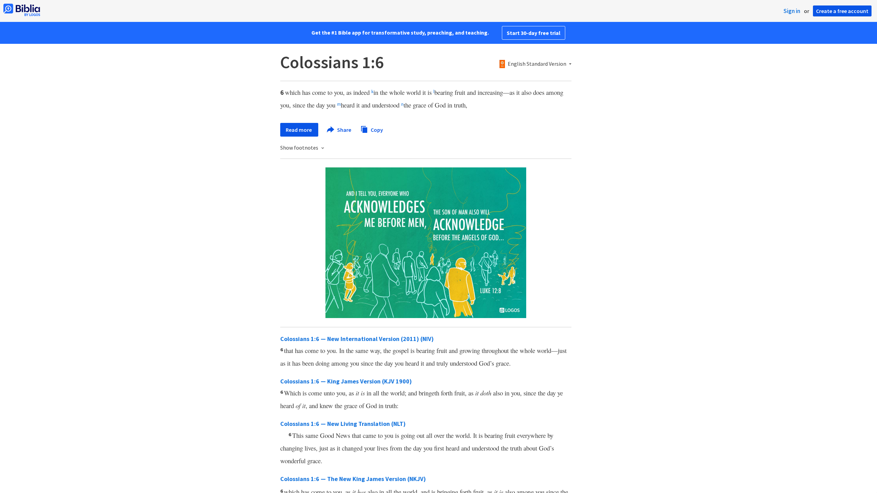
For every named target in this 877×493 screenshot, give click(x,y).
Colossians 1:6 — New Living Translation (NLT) (343, 424)
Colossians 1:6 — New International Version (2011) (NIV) (357, 339)
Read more (299, 129)
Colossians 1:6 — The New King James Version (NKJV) (353, 479)
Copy (376, 129)
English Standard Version (537, 64)
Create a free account (842, 11)
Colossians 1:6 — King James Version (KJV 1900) (346, 381)
